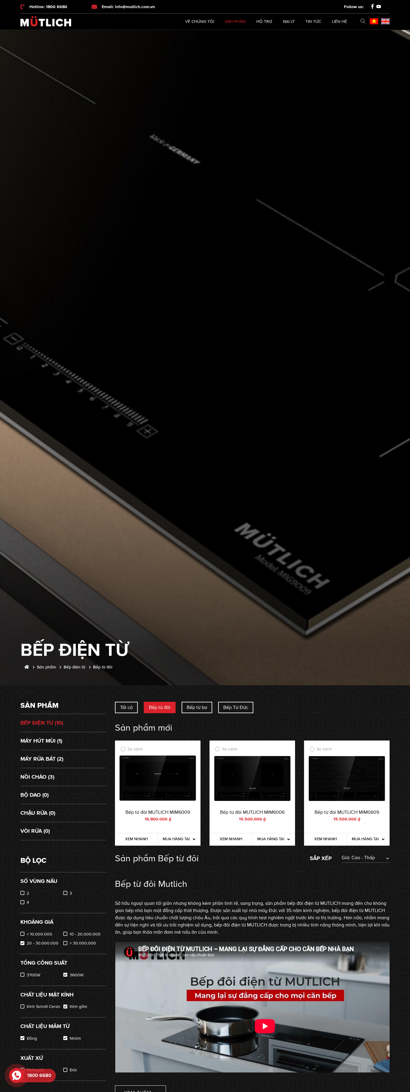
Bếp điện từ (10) (41, 722)
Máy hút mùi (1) (41, 741)
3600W (76, 975)
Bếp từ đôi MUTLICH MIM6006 (252, 812)
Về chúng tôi (199, 21)
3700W (33, 975)
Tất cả (126, 707)
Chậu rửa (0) (37, 813)
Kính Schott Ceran (43, 1006)
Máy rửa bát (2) (41, 759)
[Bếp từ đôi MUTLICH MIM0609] (346, 778)
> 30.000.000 (83, 943)
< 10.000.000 (39, 934)
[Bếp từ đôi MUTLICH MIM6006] (252, 778)
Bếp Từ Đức (235, 707)
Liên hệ (339, 21)
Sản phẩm (235, 21)
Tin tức (313, 21)
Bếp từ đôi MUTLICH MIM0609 (347, 812)
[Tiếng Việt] (374, 21)
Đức (73, 1069)
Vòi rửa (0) (35, 831)
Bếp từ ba (197, 707)
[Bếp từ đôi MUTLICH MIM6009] (157, 778)
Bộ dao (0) (34, 795)
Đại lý (289, 21)
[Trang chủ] (26, 667)
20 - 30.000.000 (43, 943)
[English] (385, 21)
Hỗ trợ (264, 21)
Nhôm (75, 1038)
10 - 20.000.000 (85, 934)
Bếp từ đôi (159, 707)
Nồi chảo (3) (37, 777)
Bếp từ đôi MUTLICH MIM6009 (157, 812)
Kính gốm (78, 1006)
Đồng (32, 1038)
